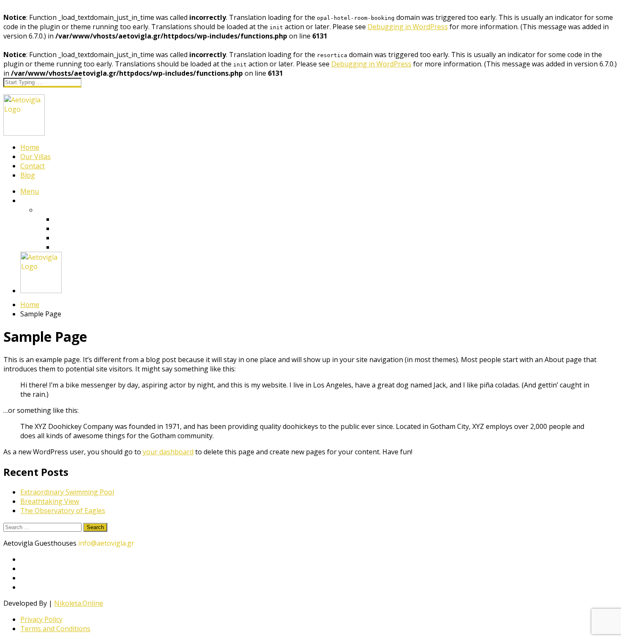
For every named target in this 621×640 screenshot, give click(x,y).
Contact (32, 165)
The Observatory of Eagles (62, 510)
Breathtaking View (49, 501)
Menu (29, 191)
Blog (27, 175)
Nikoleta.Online (78, 603)
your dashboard (168, 451)
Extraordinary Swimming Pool (67, 492)
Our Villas (35, 156)
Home (29, 147)
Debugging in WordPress (408, 26)
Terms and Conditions (55, 628)
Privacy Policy (41, 619)
